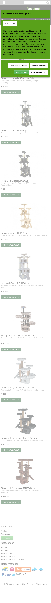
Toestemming (10, 23)
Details (21, 23)
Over (29, 23)
